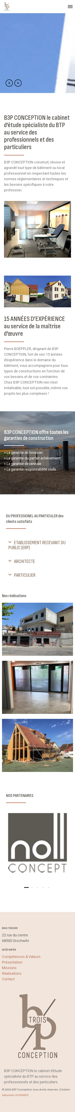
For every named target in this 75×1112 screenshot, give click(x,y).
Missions (9, 968)
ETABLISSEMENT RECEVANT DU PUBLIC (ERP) (37, 545)
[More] (37, 844)
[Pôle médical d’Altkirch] (37, 629)
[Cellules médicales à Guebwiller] (37, 687)
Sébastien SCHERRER (15, 1095)
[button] (37, 545)
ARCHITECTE (24, 561)
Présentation (12, 962)
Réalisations (11, 973)
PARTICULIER (24, 575)
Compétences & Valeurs (21, 957)
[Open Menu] (70, 7)
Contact (8, 979)
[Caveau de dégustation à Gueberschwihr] (37, 745)
